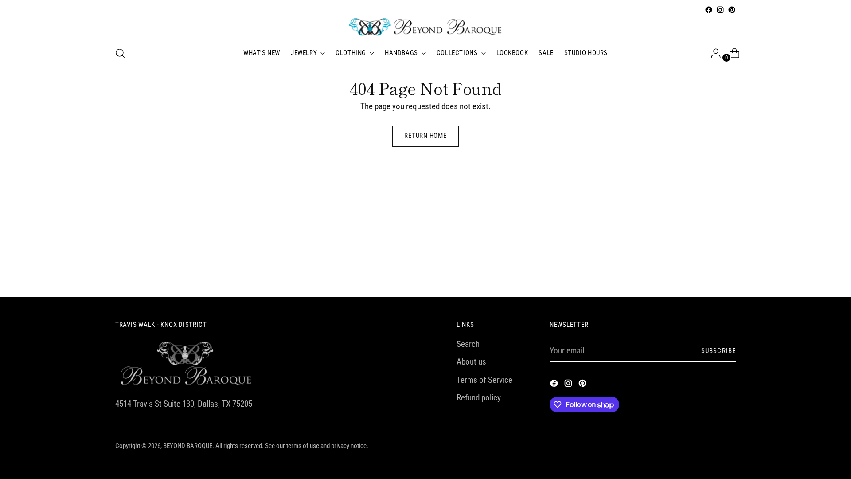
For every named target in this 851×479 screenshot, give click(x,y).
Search (468, 344)
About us (471, 362)
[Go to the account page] (712, 53)
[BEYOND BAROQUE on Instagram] (720, 10)
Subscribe (718, 351)
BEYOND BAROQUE (187, 446)
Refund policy (479, 398)
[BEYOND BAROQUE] (425, 27)
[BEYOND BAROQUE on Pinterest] (732, 10)
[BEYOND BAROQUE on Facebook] (709, 10)
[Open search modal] (120, 53)
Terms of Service (484, 380)
